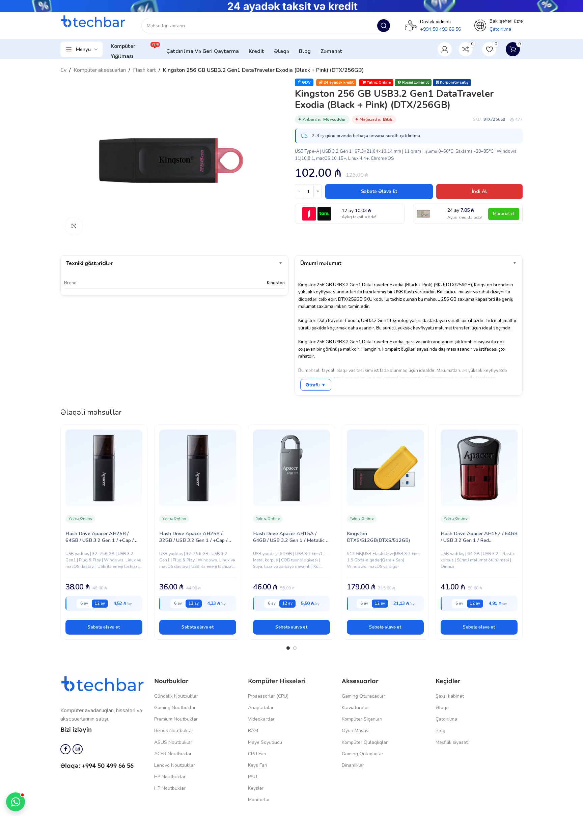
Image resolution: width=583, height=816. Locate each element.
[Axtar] (383, 25)
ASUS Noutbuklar (173, 742)
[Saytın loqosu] (94, 22)
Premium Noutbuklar (176, 719)
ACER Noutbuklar (173, 754)
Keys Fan (257, 765)
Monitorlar (259, 799)
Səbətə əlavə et (379, 191)
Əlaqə (442, 707)
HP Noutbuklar (170, 777)
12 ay (100, 603)
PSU (252, 777)
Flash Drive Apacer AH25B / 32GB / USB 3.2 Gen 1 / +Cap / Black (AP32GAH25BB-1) (193, 540)
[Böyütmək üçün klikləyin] (73, 225)
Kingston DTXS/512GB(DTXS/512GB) (378, 537)
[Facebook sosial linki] (65, 749)
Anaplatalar (261, 707)
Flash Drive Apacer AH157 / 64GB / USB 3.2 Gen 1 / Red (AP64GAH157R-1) (479, 540)
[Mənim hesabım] (444, 49)
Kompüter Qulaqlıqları (365, 742)
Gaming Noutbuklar (175, 707)
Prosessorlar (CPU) (268, 696)
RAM (253, 730)
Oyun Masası (355, 730)
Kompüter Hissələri (277, 681)
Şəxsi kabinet (450, 696)
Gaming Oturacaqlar (363, 696)
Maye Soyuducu (265, 742)
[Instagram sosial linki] (78, 749)
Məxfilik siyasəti (452, 742)
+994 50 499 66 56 (440, 29)
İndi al (479, 191)
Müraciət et (504, 214)
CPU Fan (257, 754)
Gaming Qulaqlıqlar (362, 754)
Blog (440, 730)
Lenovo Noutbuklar (174, 765)
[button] (103, 627)
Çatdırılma (446, 719)
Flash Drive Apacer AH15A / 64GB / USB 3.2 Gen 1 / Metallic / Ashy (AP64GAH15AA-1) (290, 540)
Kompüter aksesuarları (100, 70)
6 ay (84, 603)
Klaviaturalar (355, 707)
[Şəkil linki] (103, 684)
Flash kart (144, 70)
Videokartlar (261, 719)
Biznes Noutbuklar (173, 730)
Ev (63, 70)
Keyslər (255, 788)
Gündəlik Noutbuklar (176, 696)
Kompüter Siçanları (362, 719)
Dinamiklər (353, 765)
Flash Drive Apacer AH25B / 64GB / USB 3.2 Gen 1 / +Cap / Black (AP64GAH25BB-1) (99, 540)
